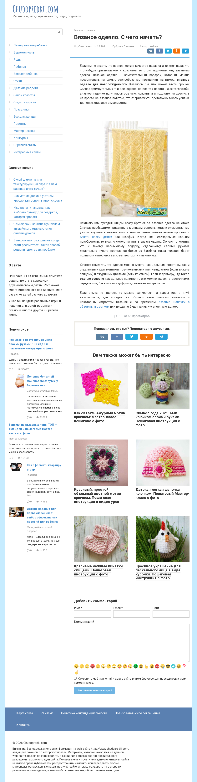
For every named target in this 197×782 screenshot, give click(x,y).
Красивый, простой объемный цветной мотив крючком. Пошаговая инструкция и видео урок (97, 495)
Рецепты (20, 124)
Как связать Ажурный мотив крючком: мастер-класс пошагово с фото (99, 417)
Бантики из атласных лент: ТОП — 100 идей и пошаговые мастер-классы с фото (33, 429)
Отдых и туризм (24, 102)
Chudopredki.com (36, 9)
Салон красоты (24, 95)
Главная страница (84, 30)
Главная (32, 474)
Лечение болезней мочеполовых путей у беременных (42, 381)
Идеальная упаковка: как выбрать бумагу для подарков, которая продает (35, 212)
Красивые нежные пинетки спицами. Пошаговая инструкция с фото (98, 570)
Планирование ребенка (30, 45)
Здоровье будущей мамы (42, 390)
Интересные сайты (27, 152)
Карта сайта (24, 713)
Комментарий (84, 622)
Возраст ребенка (25, 74)
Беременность (24, 52)
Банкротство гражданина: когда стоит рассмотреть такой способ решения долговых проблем (36, 245)
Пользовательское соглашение (137, 713)
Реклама (47, 713)
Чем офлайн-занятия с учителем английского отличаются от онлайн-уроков (36, 228)
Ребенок (19, 67)
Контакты (23, 725)
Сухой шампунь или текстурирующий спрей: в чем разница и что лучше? (35, 184)
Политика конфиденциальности (84, 713)
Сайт (156, 608)
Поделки (14, 353)
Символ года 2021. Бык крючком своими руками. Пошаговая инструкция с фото (158, 419)
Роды (17, 59)
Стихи (17, 81)
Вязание (129, 46)
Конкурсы (20, 138)
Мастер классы (24, 131)
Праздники (21, 109)
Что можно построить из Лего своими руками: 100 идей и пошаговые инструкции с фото (31, 344)
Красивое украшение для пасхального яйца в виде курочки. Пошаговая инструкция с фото (158, 572)
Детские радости (25, 88)
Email (118, 608)
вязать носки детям (96, 237)
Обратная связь (24, 145)
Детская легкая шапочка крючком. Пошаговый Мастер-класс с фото (162, 493)
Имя (78, 608)
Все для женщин (25, 116)
